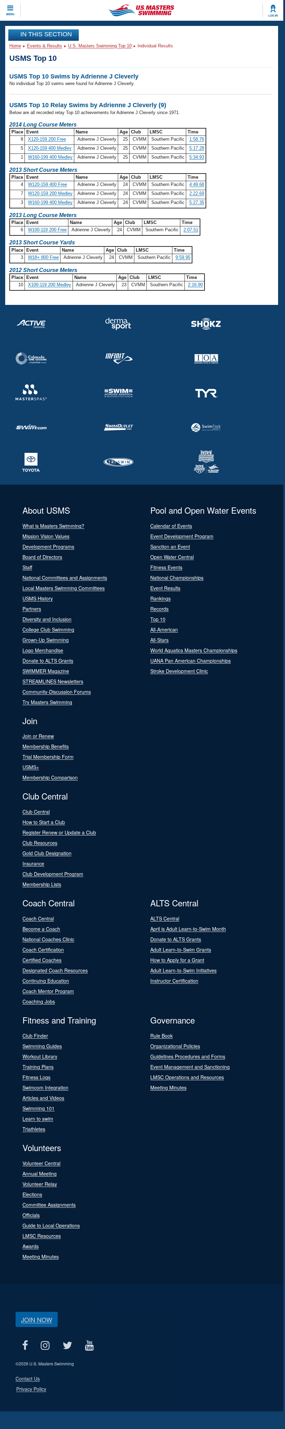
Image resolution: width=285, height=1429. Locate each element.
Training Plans (38, 1066)
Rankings (160, 598)
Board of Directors (42, 556)
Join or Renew (38, 735)
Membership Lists (41, 884)
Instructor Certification (174, 980)
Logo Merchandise (42, 650)
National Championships (176, 577)
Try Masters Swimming (47, 702)
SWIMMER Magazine (45, 670)
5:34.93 (196, 157)
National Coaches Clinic (48, 939)
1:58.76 (196, 139)
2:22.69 (196, 193)
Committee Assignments (49, 1204)
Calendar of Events (171, 525)
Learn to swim (37, 1118)
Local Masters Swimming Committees (63, 588)
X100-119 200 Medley (49, 284)
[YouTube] (89, 1345)
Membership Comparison (50, 777)
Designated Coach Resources (55, 970)
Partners (31, 608)
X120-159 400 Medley (50, 148)
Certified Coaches (41, 959)
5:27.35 (196, 202)
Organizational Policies (175, 1046)
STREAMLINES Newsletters (52, 681)
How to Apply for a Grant (177, 959)
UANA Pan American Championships (190, 660)
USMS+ (30, 767)
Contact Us (28, 1378)
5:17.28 (196, 148)
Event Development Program (181, 536)
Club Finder (35, 1035)
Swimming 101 (38, 1108)
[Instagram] (45, 1345)
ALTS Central (164, 918)
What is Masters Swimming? (53, 525)
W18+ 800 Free (43, 257)
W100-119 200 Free (47, 229)
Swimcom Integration (45, 1087)
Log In (273, 15)
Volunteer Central (41, 1163)
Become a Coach (41, 928)
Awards (30, 1246)
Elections (32, 1194)
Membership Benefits (45, 746)
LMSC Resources (41, 1235)
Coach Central (38, 918)
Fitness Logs (36, 1077)
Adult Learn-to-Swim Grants (180, 949)
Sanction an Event (170, 546)
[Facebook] (25, 1345)
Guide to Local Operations (51, 1225)
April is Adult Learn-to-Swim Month (188, 928)
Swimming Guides (42, 1046)
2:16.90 (195, 284)
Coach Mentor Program (48, 991)
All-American (164, 629)
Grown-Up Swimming (45, 639)
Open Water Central (172, 556)
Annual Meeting (39, 1173)
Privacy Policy (31, 1388)
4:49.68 (196, 184)
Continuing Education (45, 980)
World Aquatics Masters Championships (193, 650)
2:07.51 (190, 229)
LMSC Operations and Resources (187, 1077)
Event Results (165, 588)
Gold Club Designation (47, 853)
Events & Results (44, 45)
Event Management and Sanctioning (190, 1066)
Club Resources (39, 842)
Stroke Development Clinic (179, 670)
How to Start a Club (43, 822)
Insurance (33, 863)
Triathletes (33, 1129)
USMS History (37, 598)
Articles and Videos (43, 1097)
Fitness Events (166, 567)
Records (159, 608)
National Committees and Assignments (64, 577)
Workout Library (39, 1056)
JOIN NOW (36, 1319)
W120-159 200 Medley (50, 193)
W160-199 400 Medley (50, 157)
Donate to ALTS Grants (47, 660)
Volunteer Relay (39, 1183)
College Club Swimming (48, 629)
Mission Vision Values (45, 536)
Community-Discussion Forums (56, 691)
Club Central (36, 811)
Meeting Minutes (168, 1087)
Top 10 (157, 619)
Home (15, 45)
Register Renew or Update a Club (59, 832)
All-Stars (159, 639)
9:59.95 (182, 257)
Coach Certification (43, 949)
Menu (10, 14)
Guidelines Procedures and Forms (187, 1056)
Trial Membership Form (48, 756)
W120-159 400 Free (47, 184)
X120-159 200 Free (47, 139)
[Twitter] (67, 1345)
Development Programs (48, 546)
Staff (27, 567)
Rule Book (161, 1035)
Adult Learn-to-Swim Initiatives (183, 970)
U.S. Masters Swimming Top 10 (100, 45)
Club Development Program (52, 873)
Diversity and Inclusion (47, 619)
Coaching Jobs (38, 1001)
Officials (31, 1215)
